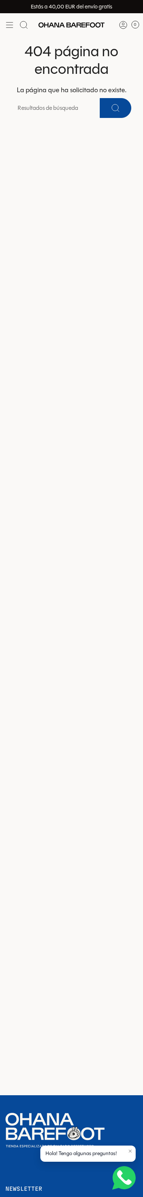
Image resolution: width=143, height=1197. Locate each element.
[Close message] (130, 1151)
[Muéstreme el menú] (9, 25)
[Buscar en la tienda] (24, 25)
